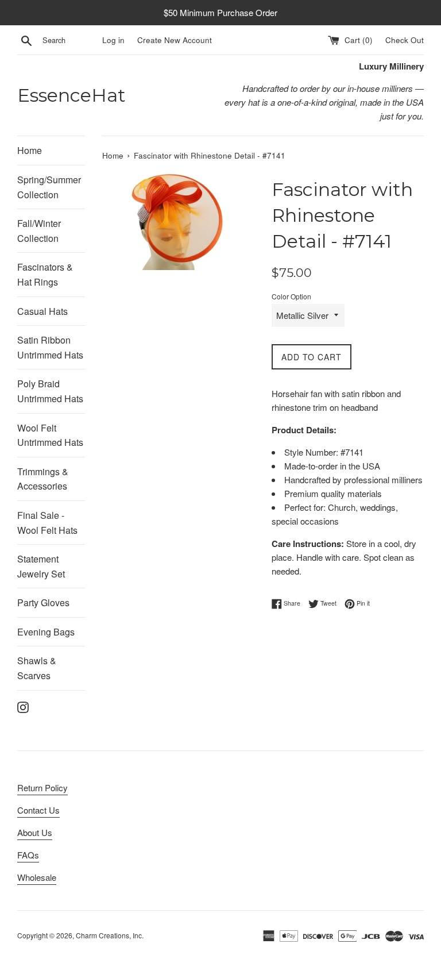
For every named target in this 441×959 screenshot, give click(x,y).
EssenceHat (71, 95)
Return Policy (42, 787)
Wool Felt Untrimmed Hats (50, 435)
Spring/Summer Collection (49, 187)
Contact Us (38, 810)
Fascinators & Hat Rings (45, 274)
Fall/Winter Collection (39, 231)
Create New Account (174, 39)
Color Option (291, 296)
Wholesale (36, 877)
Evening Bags (46, 631)
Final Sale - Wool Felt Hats (47, 523)
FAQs (28, 855)
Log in (113, 39)
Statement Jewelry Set (41, 566)
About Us (34, 832)
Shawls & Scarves (36, 668)
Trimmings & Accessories (42, 479)
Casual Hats (42, 311)
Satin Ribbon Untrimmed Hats (50, 347)
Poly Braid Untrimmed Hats (50, 391)
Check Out (404, 39)
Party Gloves (43, 602)
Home (29, 150)
